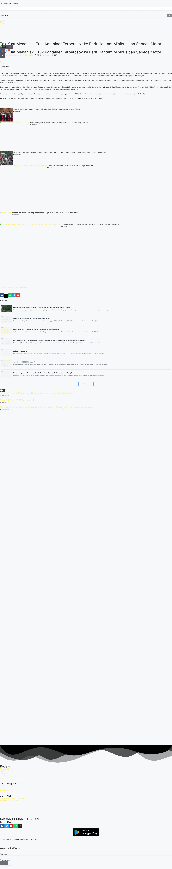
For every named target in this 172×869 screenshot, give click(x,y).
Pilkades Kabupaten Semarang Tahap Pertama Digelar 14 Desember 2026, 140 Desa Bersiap (45, 213)
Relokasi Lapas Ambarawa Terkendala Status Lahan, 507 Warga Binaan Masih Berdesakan (46, 407)
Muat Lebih (87, 384)
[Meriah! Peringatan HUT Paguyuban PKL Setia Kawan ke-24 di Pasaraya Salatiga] (15, 136)
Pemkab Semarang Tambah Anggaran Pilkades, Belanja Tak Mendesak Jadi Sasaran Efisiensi (47, 109)
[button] (2, 295)
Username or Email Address (10, 848)
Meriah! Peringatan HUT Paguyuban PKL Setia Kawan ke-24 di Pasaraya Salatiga (59, 122)
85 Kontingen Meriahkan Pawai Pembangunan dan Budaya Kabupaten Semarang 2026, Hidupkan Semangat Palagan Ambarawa (59, 152)
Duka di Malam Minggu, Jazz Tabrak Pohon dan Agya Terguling (70, 166)
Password (3, 854)
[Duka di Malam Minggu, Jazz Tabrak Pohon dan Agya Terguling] (23, 188)
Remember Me (5, 860)
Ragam (47, 55)
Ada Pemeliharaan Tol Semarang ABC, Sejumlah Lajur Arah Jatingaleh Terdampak (90, 224)
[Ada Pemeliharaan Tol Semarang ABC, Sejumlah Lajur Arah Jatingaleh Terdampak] (30, 253)
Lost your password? (6, 865)
